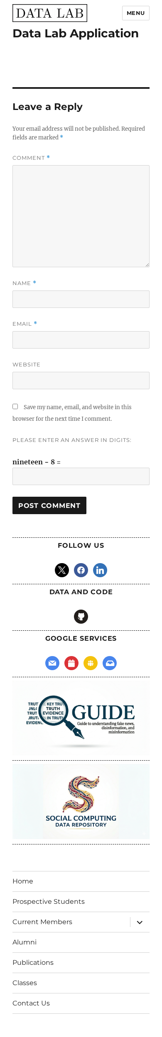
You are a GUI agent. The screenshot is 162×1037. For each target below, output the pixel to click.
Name (24, 283)
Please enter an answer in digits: (72, 440)
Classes (24, 983)
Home (22, 881)
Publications (33, 962)
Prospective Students (48, 901)
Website (26, 364)
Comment (31, 157)
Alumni (24, 942)
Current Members (42, 922)
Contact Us (31, 1003)
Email (24, 323)
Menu (136, 13)
